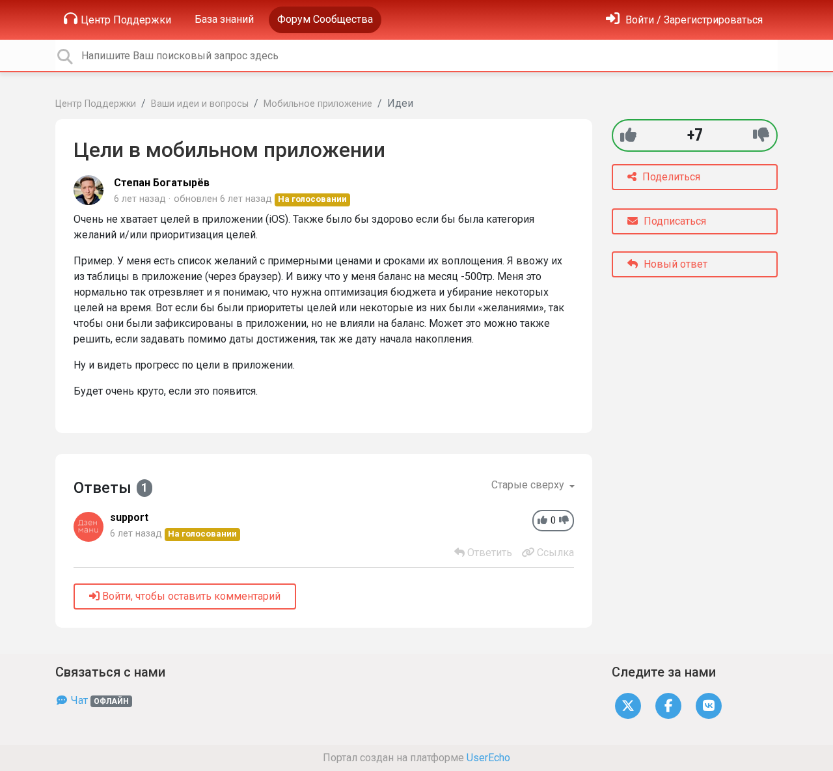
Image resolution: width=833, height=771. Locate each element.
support (129, 517)
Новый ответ (674, 264)
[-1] (761, 135)
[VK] (708, 705)
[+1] (628, 135)
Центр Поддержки (126, 20)
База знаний (224, 19)
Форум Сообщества (325, 19)
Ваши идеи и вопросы (200, 103)
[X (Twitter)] (628, 705)
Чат (98, 700)
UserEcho (488, 757)
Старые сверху (529, 485)
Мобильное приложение (318, 103)
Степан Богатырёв (162, 182)
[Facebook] (668, 705)
